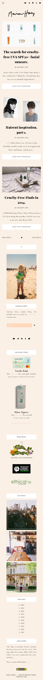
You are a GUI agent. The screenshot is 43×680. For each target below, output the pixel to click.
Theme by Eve (21, 677)
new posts (6, 237)
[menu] (3, 3)
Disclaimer (11, 675)
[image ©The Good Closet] (21, 460)
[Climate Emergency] (21, 473)
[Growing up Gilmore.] (21, 592)
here (28, 662)
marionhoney (32, 314)
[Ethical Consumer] (21, 484)
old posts (36, 237)
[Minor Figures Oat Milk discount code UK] (21, 409)
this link (14, 374)
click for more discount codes (21, 423)
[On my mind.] (21, 529)
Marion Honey (30, 675)
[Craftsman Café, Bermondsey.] (21, 560)
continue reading (21, 86)
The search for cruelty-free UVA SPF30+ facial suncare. (21, 57)
